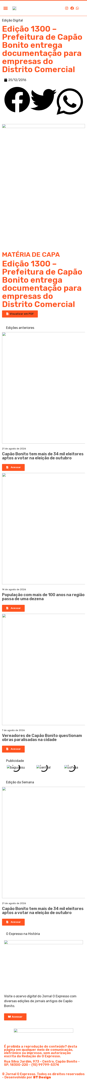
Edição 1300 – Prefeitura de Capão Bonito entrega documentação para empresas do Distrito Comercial (42, 284)
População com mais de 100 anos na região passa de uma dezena (43, 596)
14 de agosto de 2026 (14, 589)
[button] (5, 8)
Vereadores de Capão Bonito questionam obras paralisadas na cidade (42, 737)
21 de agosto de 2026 (14, 448)
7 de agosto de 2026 (13, 730)
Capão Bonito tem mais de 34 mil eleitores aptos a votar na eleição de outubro (43, 455)
